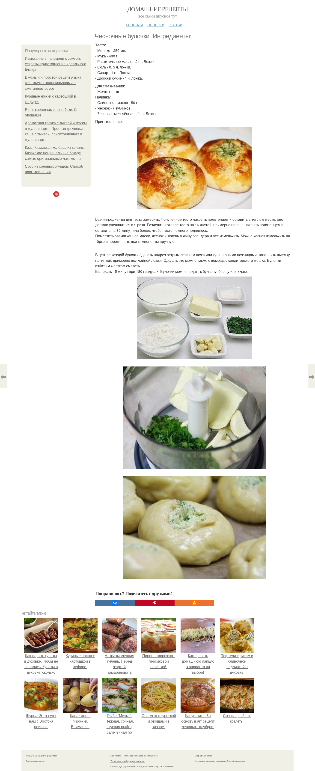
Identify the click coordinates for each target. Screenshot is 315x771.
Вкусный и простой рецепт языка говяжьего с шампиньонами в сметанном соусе (53, 82)
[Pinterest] (155, 603)
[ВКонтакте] (115, 603)
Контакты (115, 755)
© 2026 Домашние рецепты (41, 755)
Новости (155, 24)
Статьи (175, 24)
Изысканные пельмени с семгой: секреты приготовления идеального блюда (55, 64)
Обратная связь (203, 755)
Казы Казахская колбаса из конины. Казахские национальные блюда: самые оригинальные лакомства (55, 153)
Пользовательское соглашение (140, 755)
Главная (134, 24)
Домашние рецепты (157, 9)
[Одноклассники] (194, 603)
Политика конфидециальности (127, 761)
